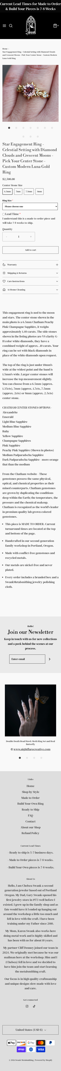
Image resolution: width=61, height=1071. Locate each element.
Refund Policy (30, 833)
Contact (30, 821)
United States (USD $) (29, 1030)
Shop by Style (30, 792)
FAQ (30, 815)
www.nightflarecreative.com (32, 749)
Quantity (7, 229)
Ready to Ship (30, 809)
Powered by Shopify (43, 1060)
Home (4, 48)
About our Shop (30, 827)
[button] (30, 93)
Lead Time (12, 214)
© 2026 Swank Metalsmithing (21, 1060)
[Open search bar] (12, 25)
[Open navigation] (4, 25)
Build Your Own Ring (30, 803)
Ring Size (7, 200)
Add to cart (30, 250)
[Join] (49, 659)
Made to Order (30, 798)
